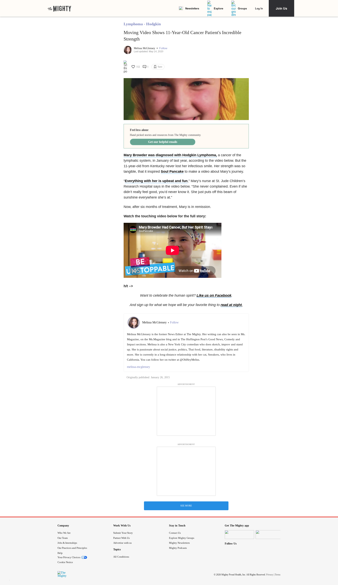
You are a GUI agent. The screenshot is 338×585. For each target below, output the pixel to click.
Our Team (63, 537)
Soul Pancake (172, 171)
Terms (277, 574)
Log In (259, 8)
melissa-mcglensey (138, 366)
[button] (163, 48)
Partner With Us (121, 537)
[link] (59, 8)
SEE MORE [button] (186, 505)
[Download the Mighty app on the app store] (239, 534)
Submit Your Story (123, 532)
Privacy (269, 574)
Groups (242, 8)
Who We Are (64, 532)
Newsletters (192, 8)
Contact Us (175, 532)
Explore (218, 8)
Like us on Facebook (214, 295)
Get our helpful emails (162, 142)
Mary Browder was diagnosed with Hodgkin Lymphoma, (170, 155)
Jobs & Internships (67, 542)
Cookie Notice (65, 562)
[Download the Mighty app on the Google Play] (270, 534)
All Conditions (121, 556)
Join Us (281, 8)
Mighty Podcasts (178, 547)
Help (60, 553)
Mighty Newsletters (179, 542)
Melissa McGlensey (145, 48)
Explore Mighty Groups (181, 537)
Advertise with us (122, 542)
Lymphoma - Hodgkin (142, 24)
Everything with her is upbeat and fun (156, 181)
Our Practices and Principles (72, 547)
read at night (231, 305)
